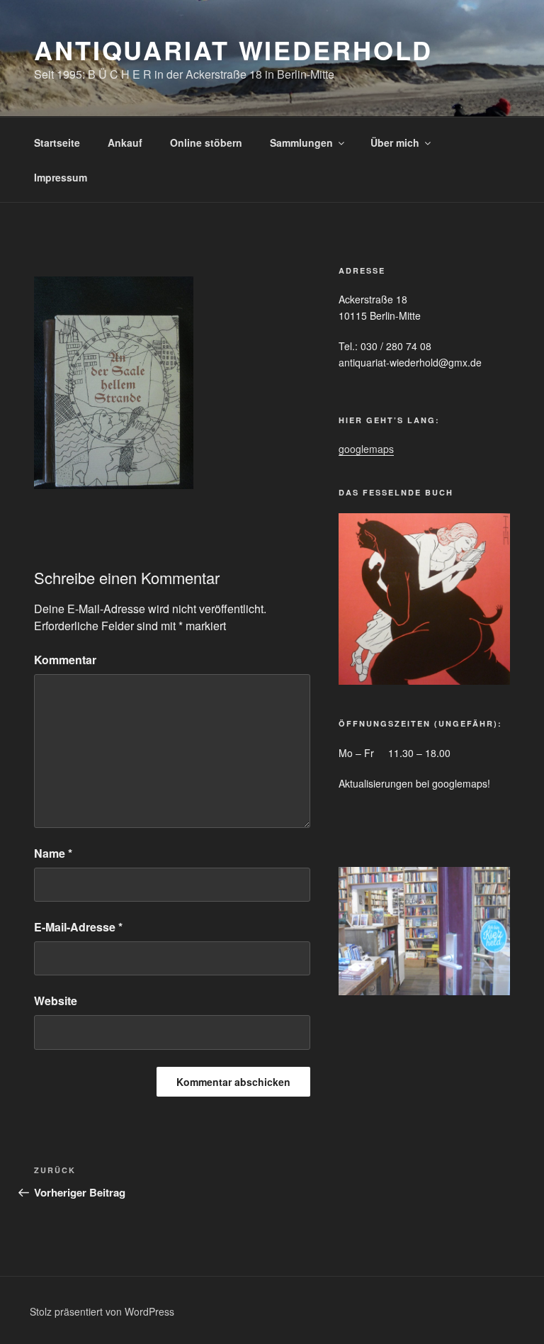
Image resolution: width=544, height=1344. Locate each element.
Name (53, 853)
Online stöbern (206, 142)
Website (55, 1000)
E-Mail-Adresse (78, 927)
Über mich (394, 142)
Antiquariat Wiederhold (233, 49)
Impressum (60, 177)
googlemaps (366, 449)
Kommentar (65, 659)
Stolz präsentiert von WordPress (102, 1311)
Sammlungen (301, 142)
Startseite (57, 142)
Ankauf (125, 142)
